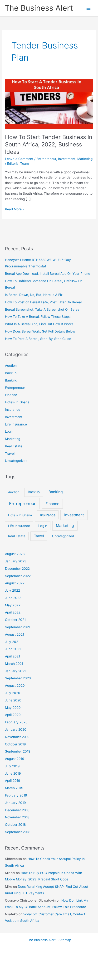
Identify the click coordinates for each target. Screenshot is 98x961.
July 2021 (12, 642)
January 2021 (15, 671)
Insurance (12, 409)
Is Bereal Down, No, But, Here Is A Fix (34, 295)
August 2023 (15, 554)
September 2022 (18, 576)
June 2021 (13, 649)
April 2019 (12, 780)
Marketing (85, 159)
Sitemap (65, 940)
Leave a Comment (19, 159)
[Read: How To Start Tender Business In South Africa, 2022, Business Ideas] (49, 104)
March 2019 (14, 788)
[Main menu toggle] (88, 8)
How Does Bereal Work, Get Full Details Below (40, 331)
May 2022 (12, 605)
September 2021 (17, 627)
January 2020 (15, 729)
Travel (10, 453)
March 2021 (14, 664)
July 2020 (12, 693)
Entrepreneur (46, 159)
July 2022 (12, 590)
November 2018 (17, 817)
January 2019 (15, 803)
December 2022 (17, 568)
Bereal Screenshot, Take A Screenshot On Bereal (42, 309)
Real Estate (13, 446)
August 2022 (14, 583)
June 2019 (13, 773)
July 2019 (12, 766)
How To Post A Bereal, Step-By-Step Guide (38, 339)
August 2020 (15, 685)
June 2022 (13, 598)
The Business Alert (39, 8)
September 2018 (17, 832)
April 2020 (13, 715)
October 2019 (15, 744)
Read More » (14, 209)
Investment (66, 159)
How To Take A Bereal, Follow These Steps (37, 317)
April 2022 (12, 612)
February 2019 (16, 795)
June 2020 (13, 700)
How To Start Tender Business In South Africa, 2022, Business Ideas (48, 144)
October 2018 (15, 824)
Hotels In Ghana (17, 402)
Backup (10, 373)
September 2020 (18, 678)
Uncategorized (16, 461)
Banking (11, 380)
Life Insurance (16, 424)
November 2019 (17, 737)
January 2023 (15, 561)
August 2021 (14, 634)
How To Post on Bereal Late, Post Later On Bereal (43, 302)
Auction (11, 365)
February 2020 (16, 722)
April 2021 (12, 656)
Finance (11, 395)
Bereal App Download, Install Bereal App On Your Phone (47, 273)
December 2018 (17, 810)
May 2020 (13, 708)
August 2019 (14, 759)
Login (9, 431)
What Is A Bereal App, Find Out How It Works (39, 324)
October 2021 (15, 620)
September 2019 (17, 751)
